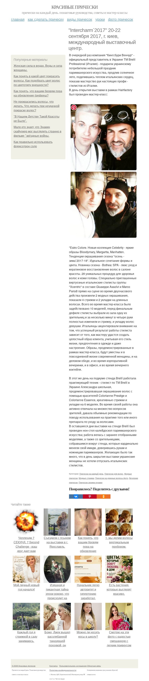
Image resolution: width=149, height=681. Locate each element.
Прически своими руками (90, 482)
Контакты (53, 665)
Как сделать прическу (46, 19)
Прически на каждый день (91, 473)
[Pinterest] (90, 496)
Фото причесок (120, 19)
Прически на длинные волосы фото (111, 478)
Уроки (100, 19)
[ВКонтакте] (76, 496)
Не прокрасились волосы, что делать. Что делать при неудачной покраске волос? (36, 106)
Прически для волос (113, 473)
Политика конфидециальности (62, 670)
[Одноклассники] (103, 496)
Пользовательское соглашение (73, 665)
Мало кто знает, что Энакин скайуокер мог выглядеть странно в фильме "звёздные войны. (37, 131)
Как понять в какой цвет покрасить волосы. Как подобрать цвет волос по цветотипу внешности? (37, 81)
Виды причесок (79, 19)
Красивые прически (74, 7)
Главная (18, 19)
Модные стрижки (86, 478)
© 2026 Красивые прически (23, 665)
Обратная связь (94, 665)
